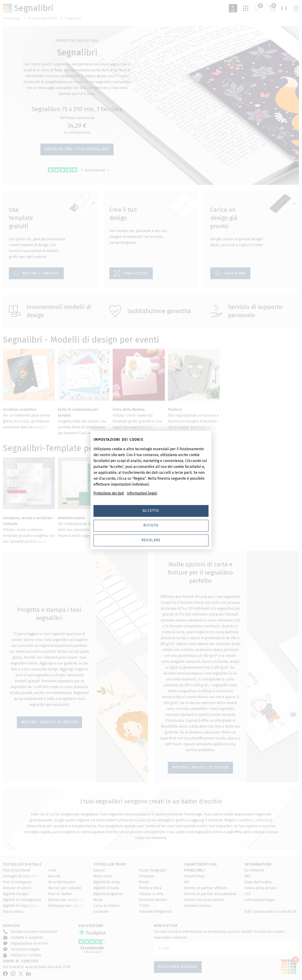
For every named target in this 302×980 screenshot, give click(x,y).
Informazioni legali (142, 493)
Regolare (151, 540)
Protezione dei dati (108, 493)
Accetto (151, 511)
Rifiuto (150, 525)
